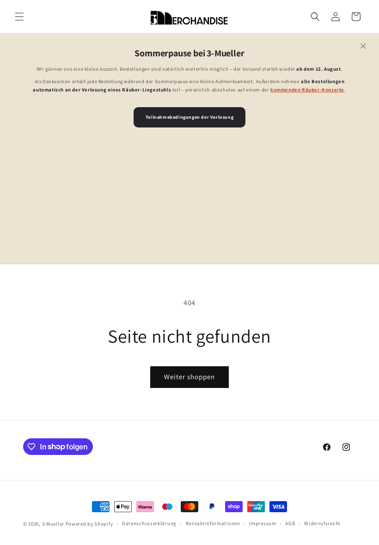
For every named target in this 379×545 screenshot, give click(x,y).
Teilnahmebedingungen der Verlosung (189, 117)
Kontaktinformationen (213, 523)
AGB (290, 523)
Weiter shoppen (189, 376)
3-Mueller (53, 524)
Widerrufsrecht (322, 523)
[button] (19, 16)
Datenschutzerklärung (149, 523)
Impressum (262, 523)
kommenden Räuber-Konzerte (307, 89)
